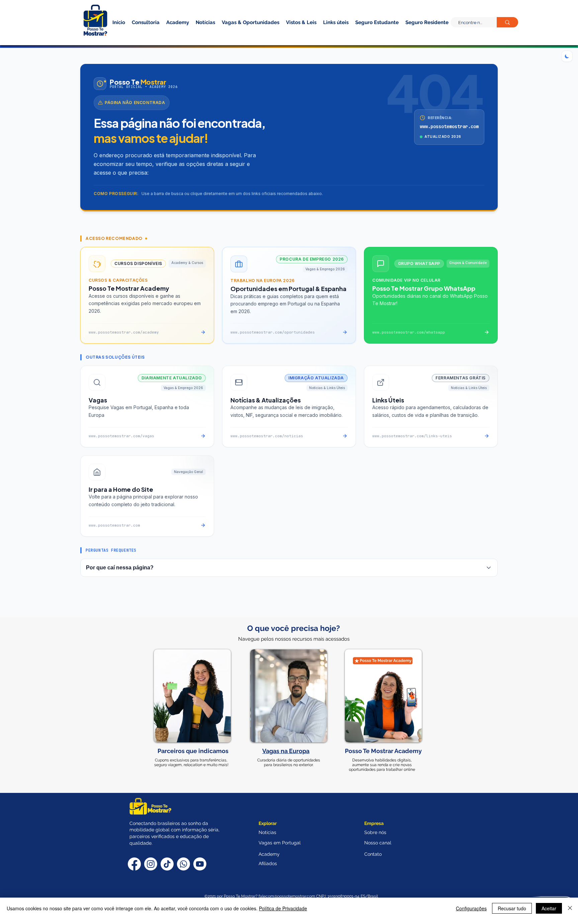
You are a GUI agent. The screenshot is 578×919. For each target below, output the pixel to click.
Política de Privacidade (283, 908)
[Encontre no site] (507, 22)
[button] (415, 33)
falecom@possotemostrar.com (287, 896)
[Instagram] (150, 863)
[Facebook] (134, 863)
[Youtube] (199, 863)
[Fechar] (570, 908)
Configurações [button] (471, 908)
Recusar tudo (512, 908)
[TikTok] (167, 863)
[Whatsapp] (183, 863)
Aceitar (549, 908)
